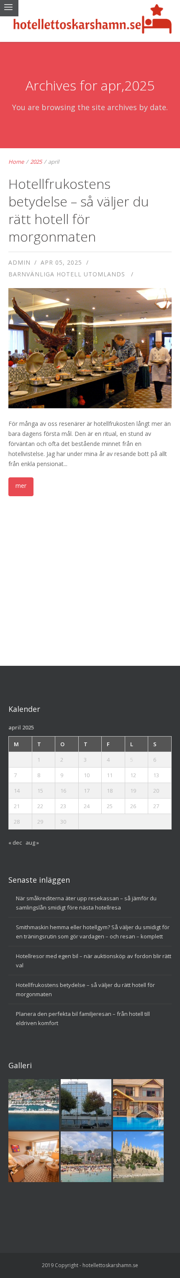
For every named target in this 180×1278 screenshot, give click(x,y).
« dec (15, 842)
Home (16, 161)
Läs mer (20, 486)
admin (19, 262)
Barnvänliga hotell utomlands (66, 274)
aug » (32, 842)
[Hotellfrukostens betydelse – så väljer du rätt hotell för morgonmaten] (90, 376)
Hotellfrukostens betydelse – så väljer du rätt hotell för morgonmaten (78, 210)
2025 (36, 161)
